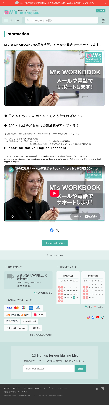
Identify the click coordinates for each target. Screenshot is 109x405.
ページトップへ (54, 255)
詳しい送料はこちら (44, 292)
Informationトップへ (54, 243)
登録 (80, 369)
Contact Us (40, 388)
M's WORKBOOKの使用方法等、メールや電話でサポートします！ (53, 44)
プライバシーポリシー (57, 388)
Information (27, 388)
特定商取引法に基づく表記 (16, 391)
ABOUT (101, 11)
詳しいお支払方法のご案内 (41, 334)
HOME (7, 388)
